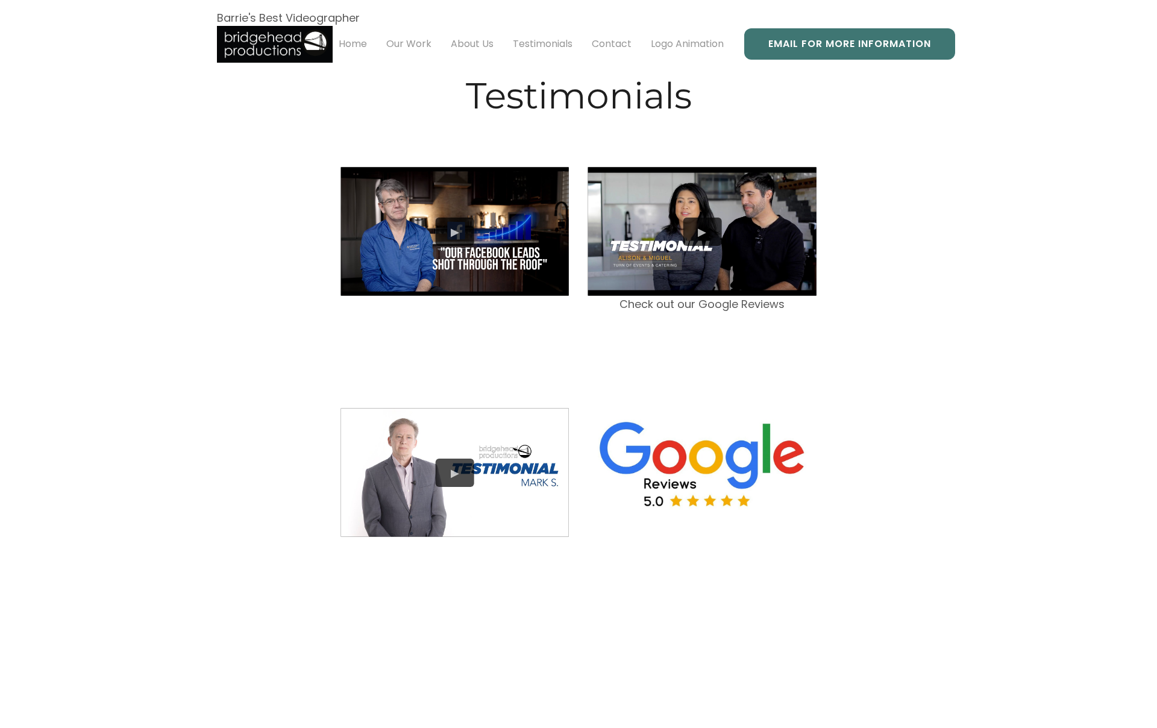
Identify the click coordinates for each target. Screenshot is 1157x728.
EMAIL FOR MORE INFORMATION (849, 44)
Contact (612, 44)
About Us (472, 44)
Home (353, 44)
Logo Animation (687, 44)
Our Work (408, 44)
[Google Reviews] (702, 463)
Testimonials (542, 44)
